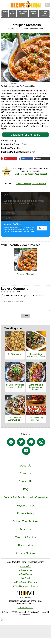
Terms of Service (25, 537)
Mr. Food (25, 578)
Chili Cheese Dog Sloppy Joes (36, 419)
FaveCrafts (25, 566)
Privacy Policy (25, 513)
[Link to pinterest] (31, 442)
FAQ (25, 489)
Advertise (25, 473)
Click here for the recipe (25, 134)
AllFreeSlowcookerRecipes (25, 586)
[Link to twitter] (21, 442)
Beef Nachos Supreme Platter (15, 419)
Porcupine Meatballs (26, 274)
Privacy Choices (25, 553)
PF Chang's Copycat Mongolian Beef (15, 386)
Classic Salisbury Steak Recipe (31, 183)
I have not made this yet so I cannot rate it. (24, 295)
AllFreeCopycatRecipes (25, 582)
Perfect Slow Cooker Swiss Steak (36, 355)
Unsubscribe (25, 545)
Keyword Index (25, 505)
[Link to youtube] (26, 451)
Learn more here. (25, 607)
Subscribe (26, 529)
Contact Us (25, 481)
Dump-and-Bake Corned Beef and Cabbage (36, 387)
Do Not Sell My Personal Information (25, 497)
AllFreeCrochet (25, 570)
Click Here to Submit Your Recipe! (31, 174)
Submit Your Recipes (25, 521)
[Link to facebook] (11, 442)
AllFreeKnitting (25, 574)
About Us (25, 465)
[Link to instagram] (41, 442)
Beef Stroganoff (15, 354)
